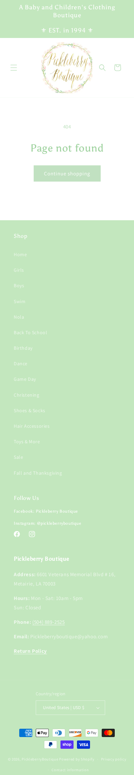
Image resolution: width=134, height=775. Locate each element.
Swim (19, 301)
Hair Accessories (32, 426)
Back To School (30, 332)
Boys (19, 285)
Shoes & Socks (29, 410)
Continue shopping (67, 173)
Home (20, 254)
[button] (13, 67)
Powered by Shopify (76, 759)
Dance (20, 363)
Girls (19, 270)
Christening (27, 395)
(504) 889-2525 (48, 622)
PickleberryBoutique (40, 759)
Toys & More (27, 441)
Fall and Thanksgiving (38, 473)
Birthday (23, 348)
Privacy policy (113, 759)
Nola (19, 317)
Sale (18, 457)
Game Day (25, 379)
